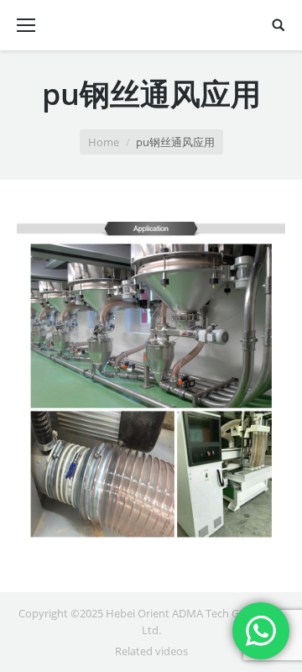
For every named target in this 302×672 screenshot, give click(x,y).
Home (103, 142)
